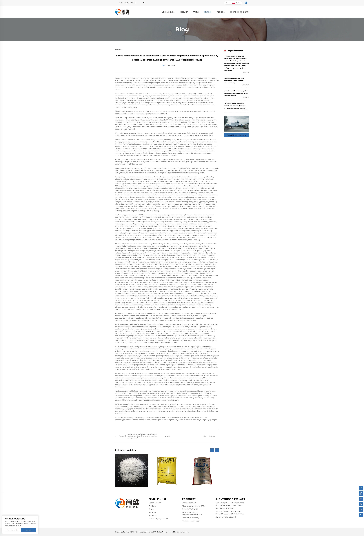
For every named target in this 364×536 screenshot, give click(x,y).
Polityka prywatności (180, 532)
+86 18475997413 (237, 514)
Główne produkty (189, 503)
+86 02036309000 (128, 3)
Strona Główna (168, 12)
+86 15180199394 (222, 514)
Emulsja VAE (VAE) (190, 509)
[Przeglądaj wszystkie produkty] (236, 124)
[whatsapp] (246, 3)
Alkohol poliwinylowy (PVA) (193, 506)
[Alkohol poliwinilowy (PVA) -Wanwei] (131, 470)
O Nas (196, 12)
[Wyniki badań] (202, 470)
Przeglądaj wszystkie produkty (236, 135)
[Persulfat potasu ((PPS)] (167, 470)
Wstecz (119, 49)
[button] (212, 450)
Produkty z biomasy (190, 518)
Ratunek (207, 12)
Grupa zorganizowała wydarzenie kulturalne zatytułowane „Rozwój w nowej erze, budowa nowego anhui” (234, 106)
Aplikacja (220, 12)
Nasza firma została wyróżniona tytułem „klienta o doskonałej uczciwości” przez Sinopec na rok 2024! (236, 93)
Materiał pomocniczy (191, 521)
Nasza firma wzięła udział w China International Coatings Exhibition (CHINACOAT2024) (234, 81)
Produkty (184, 12)
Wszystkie (167, 436)
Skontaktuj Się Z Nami (239, 12)
